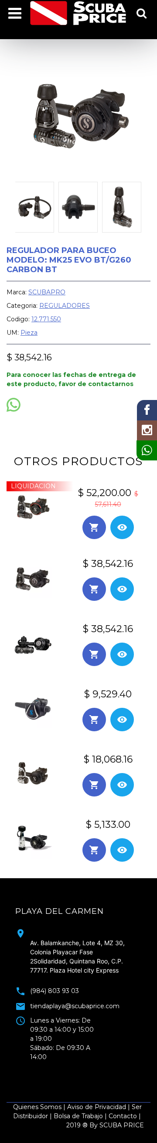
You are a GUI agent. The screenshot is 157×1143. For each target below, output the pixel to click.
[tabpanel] (78, 981)
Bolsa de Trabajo (78, 1116)
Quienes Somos (37, 1107)
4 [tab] (98, 1067)
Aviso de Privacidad (96, 1107)
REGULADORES (64, 306)
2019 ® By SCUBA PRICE (105, 1125)
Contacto (123, 1116)
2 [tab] (72, 1067)
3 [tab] (85, 1067)
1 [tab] (59, 1067)
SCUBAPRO (46, 292)
